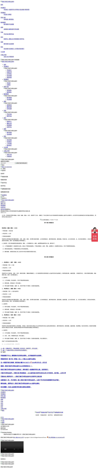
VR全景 (3, 51)
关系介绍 (6, 56)
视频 (2, 42)
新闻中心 (6, 39)
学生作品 (6, 34)
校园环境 (11, 9)
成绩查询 (6, 29)
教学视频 (6, 44)
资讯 (2, 37)
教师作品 (11, 34)
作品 (2, 32)
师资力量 (3, 17)
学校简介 (6, 9)
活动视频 (11, 44)
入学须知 (16, 48)
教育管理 (3, 22)
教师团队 (11, 19)
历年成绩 (16, 29)
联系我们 (21, 48)
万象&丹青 (3, 55)
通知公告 (11, 39)
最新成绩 (11, 29)
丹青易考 (11, 56)
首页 (2, 4)
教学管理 (6, 24)
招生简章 (21, 9)
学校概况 (3, 7)
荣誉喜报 (16, 39)
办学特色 (16, 9)
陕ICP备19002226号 (18, 437)
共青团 (9, 14)
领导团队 (6, 19)
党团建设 (3, 12)
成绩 (2, 27)
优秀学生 (21, 39)
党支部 (5, 14)
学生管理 (11, 24)
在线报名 (11, 48)
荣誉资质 (26, 9)
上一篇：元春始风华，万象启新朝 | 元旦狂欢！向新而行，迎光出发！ (19, 348)
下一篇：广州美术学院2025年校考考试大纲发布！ (14, 350)
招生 (2, 47)
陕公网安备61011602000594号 (56, 437)
